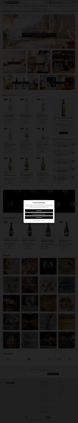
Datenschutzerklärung (36, 220)
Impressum (43, 220)
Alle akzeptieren (39, 217)
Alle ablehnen (39, 210)
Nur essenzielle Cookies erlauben (39, 214)
